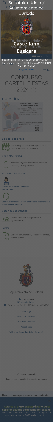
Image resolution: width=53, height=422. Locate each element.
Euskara (26, 51)
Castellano (26, 43)
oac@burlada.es (26, 69)
